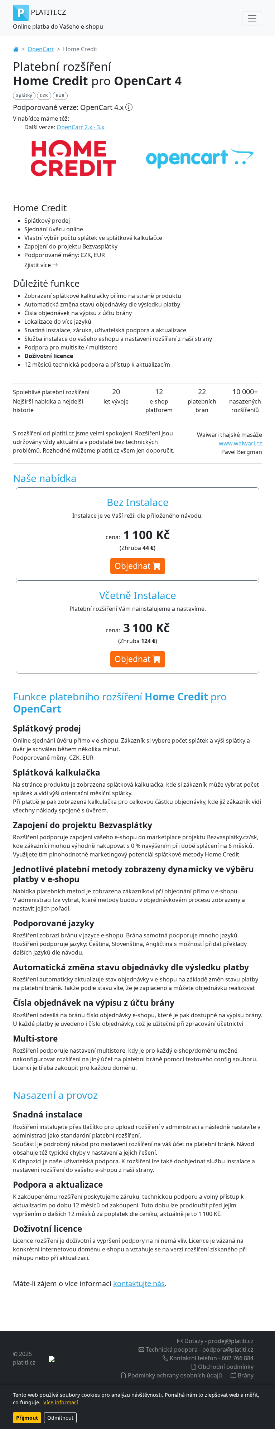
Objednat (134, 565)
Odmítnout (60, 1417)
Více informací (60, 1402)
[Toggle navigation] (252, 18)
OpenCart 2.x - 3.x (80, 127)
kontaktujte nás (139, 1283)
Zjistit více (38, 265)
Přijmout (27, 1417)
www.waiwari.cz (240, 443)
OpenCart (41, 49)
